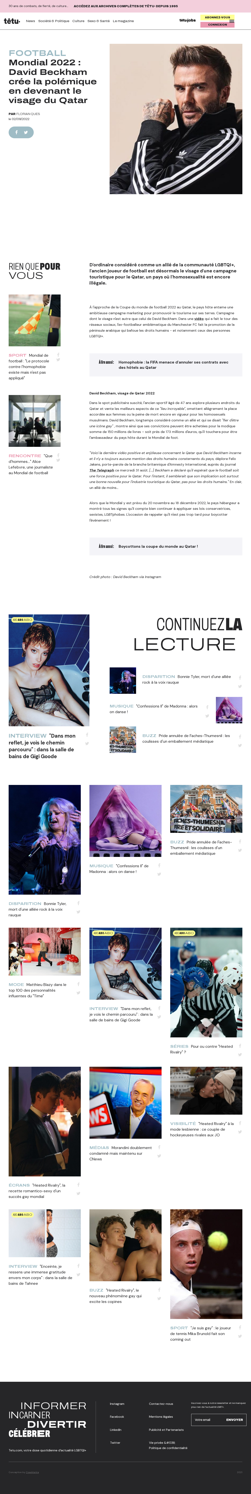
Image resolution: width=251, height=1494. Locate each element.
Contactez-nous (161, 1404)
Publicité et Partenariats (166, 1430)
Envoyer (234, 1419)
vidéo (199, 318)
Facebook (117, 1417)
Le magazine (123, 21)
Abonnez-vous (217, 17)
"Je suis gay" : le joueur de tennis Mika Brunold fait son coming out (200, 1333)
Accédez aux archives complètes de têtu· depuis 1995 (126, 6)
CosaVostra (32, 1472)
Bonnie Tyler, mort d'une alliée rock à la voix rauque (37, 909)
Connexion (217, 24)
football (37, 53)
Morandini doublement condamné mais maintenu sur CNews (120, 1153)
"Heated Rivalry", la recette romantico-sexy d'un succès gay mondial (37, 1191)
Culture (78, 21)
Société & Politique (53, 21)
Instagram (117, 1404)
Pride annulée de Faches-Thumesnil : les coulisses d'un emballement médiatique (201, 847)
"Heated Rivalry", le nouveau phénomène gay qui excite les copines (115, 1296)
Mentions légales (161, 1417)
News (30, 21)
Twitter (115, 1443)
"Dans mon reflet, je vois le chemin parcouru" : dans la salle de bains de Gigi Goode (42, 746)
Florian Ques (28, 114)
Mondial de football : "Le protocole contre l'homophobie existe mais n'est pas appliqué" (29, 367)
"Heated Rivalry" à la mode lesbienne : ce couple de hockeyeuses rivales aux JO (202, 1129)
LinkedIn (115, 1430)
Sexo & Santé (98, 21)
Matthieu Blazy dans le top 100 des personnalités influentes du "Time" (37, 990)
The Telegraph (101, 470)
